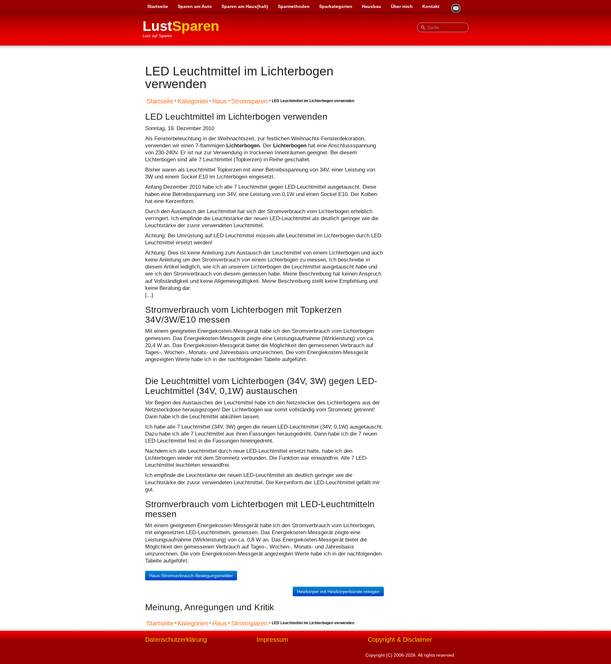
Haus (219, 101)
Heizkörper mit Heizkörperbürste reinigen (338, 591)
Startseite (157, 6)
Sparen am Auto (195, 6)
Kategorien (193, 101)
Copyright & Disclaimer (400, 639)
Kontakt (430, 6)
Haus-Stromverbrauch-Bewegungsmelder (191, 575)
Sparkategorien (335, 6)
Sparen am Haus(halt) (244, 6)
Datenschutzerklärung (176, 639)
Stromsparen (249, 101)
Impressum (272, 639)
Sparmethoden (294, 6)
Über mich (402, 6)
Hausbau (371, 6)
